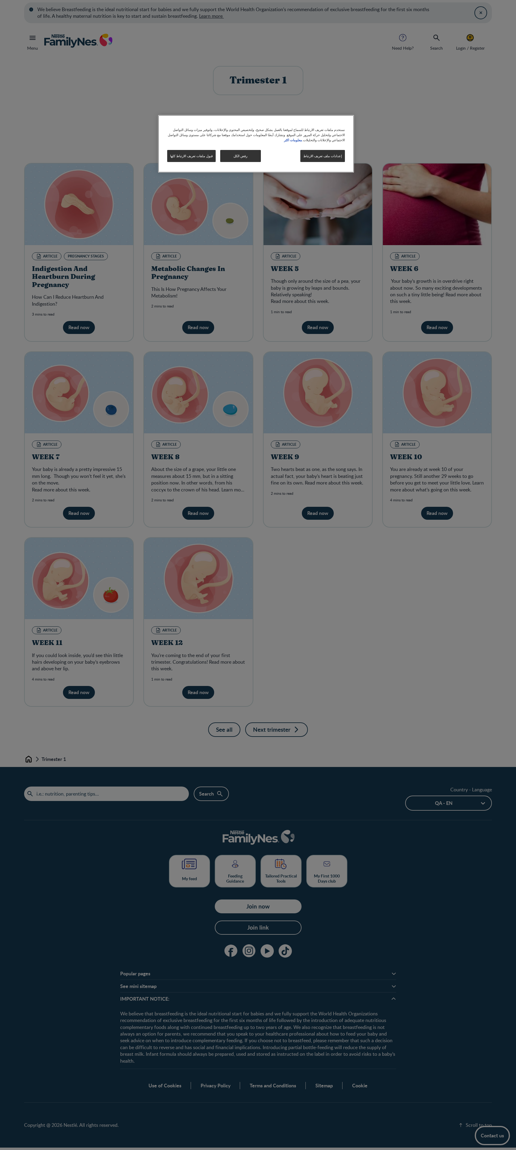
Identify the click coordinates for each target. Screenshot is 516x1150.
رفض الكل (240, 156)
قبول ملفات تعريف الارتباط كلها (191, 156)
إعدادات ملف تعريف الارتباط (322, 156)
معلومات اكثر (293, 139)
